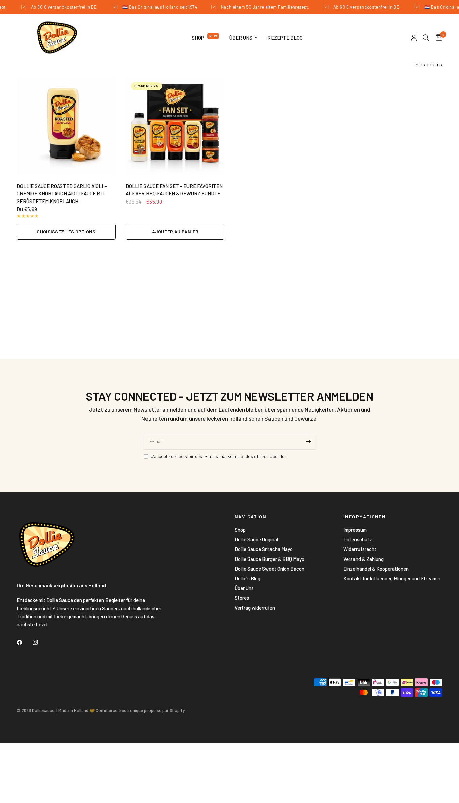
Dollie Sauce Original (256, 539)
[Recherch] (425, 37)
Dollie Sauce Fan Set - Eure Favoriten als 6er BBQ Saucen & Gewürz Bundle (174, 190)
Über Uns (240, 38)
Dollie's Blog (247, 578)
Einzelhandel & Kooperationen (376, 569)
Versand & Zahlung (363, 559)
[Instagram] (40, 642)
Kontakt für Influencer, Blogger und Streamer (392, 578)
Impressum (355, 530)
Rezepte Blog (285, 38)
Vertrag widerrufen (255, 608)
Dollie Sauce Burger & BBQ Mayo (269, 559)
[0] (437, 37)
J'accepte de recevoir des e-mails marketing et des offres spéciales (219, 456)
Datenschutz (357, 539)
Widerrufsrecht (359, 549)
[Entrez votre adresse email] (308, 442)
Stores (242, 598)
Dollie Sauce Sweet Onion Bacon (269, 569)
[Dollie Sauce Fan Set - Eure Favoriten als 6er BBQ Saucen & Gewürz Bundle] (175, 126)
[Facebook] (24, 642)
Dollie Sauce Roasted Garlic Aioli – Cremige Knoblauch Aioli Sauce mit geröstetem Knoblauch (62, 193)
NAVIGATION (250, 516)
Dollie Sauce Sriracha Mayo (264, 549)
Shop (198, 38)
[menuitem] (205, 37)
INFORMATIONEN (364, 516)
